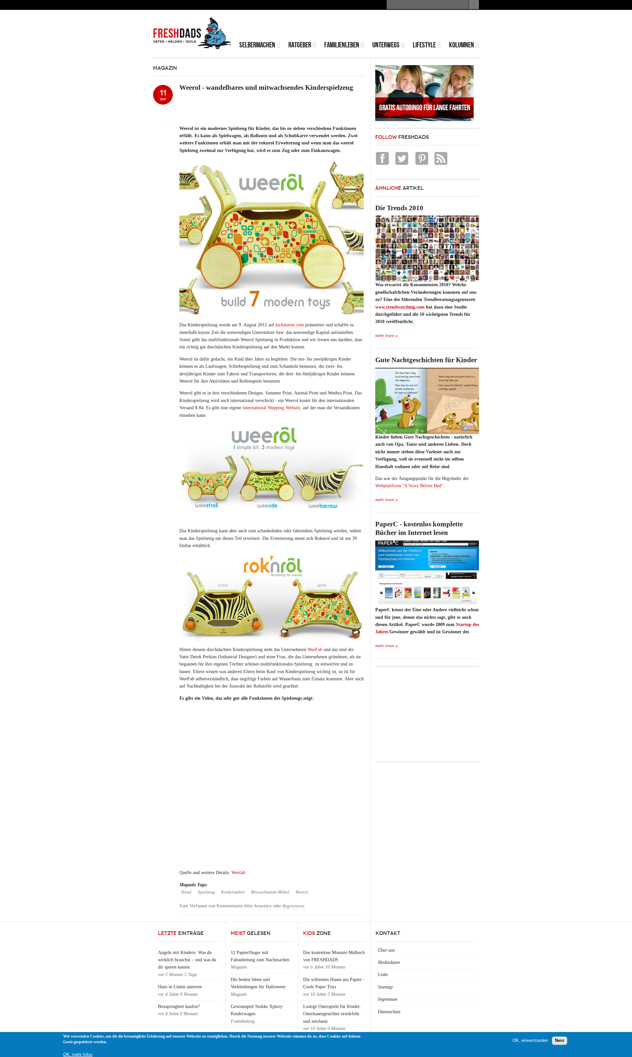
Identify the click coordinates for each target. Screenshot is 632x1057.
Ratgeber (299, 45)
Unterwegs (386, 45)
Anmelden (263, 906)
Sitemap (385, 987)
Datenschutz (389, 1011)
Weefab (238, 872)
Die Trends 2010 (399, 208)
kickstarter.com (290, 324)
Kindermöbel (233, 892)
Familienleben (341, 45)
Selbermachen (257, 45)
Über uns (386, 950)
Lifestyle (424, 45)
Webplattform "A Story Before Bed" (409, 485)
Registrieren (293, 906)
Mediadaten (389, 962)
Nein (559, 1040)
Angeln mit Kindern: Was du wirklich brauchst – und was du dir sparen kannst (187, 960)
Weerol (302, 892)
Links (383, 974)
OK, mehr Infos (77, 1054)
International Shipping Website (270, 407)
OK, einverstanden (530, 1040)
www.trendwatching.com (400, 307)
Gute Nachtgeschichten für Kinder (426, 360)
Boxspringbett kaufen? (179, 1006)
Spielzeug (206, 892)
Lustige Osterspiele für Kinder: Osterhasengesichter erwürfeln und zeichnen (332, 1014)
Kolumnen (461, 45)
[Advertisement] (402, 26)
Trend (186, 892)
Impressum (387, 999)
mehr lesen (384, 335)
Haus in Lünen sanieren (180, 986)
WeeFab (314, 649)
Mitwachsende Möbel (270, 892)
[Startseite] (192, 33)
